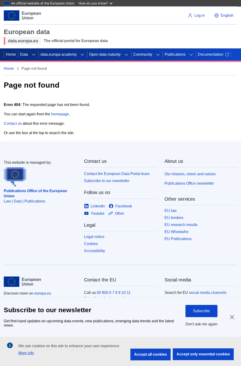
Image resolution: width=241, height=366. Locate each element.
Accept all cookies (150, 354)
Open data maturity (105, 54)
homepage (60, 114)
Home (11, 54)
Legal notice (94, 237)
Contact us (13, 123)
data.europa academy (58, 54)
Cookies (91, 244)
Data (24, 54)
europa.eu (42, 293)
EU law (171, 211)
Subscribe (201, 311)
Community (142, 54)
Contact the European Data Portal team (116, 174)
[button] (223, 15)
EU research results (181, 225)
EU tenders (174, 218)
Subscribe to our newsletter (106, 181)
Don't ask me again (201, 324)
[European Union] (22, 15)
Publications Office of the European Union (35, 193)
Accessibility (94, 251)
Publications (175, 54)
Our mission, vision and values (190, 174)
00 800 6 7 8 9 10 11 (114, 293)
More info (26, 353)
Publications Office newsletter (189, 183)
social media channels (207, 293)
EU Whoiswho (177, 232)
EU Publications (178, 239)
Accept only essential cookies (203, 354)
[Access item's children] (33, 54)
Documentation (210, 54)
